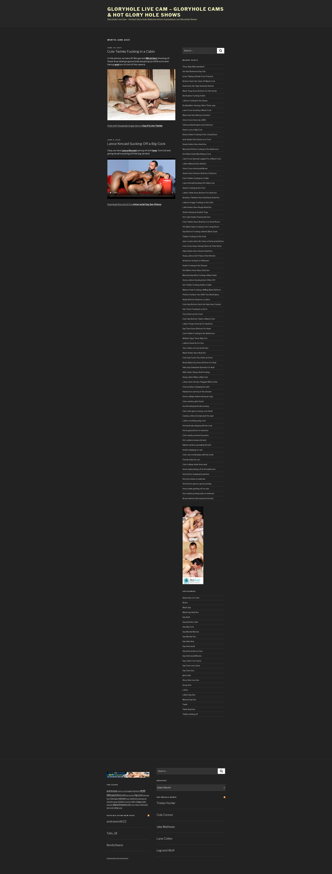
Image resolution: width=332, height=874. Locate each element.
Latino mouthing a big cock (194, 421)
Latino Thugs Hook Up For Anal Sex (197, 324)
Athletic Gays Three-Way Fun (194, 338)
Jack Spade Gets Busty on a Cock (196, 139)
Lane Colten (164, 838)
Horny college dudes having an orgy (197, 396)
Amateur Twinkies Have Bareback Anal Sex (201, 197)
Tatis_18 (112, 833)
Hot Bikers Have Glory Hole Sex (196, 270)
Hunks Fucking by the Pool (193, 188)
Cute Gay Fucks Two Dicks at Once (197, 358)
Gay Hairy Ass (188, 641)
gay (144, 795)
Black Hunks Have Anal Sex (194, 353)
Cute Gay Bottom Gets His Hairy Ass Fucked (201, 304)
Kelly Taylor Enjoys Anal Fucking (196, 372)
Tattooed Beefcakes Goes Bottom (197, 125)
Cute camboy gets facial (192, 401)
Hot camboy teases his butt (194, 440)
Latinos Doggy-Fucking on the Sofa (197, 202)
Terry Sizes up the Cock (192, 314)
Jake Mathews (166, 826)
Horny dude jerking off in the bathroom (199, 469)
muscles (128, 802)
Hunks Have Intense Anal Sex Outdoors (199, 173)
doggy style (141, 802)
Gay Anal (186, 617)
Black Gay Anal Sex (190, 612)
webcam (122, 798)
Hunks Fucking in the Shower (194, 265)
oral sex (110, 802)
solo (133, 805)
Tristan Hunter (166, 803)
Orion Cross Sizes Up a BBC (194, 120)
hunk (120, 808)
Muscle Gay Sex (189, 699)
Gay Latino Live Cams (191, 661)
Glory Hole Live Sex (190, 680)
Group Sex (186, 685)
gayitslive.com (118, 795)
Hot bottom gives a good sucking (196, 484)
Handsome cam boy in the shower (197, 391)
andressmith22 (116, 821)
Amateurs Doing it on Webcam (195, 260)
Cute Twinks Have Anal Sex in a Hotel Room (201, 222)
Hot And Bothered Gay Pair (194, 71)
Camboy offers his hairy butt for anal (197, 416)
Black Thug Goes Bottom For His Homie (199, 91)
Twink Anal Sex (188, 709)
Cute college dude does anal (194, 464)
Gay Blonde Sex (189, 636)
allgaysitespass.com (122, 804)
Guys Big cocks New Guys (121, 815)
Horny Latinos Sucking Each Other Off (198, 280)
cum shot (125, 791)
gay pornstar (130, 795)
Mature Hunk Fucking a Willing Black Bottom (201, 290)
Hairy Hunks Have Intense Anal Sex (197, 251)
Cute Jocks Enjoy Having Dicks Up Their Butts (202, 246)
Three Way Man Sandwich (193, 67)
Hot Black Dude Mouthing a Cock (196, 154)
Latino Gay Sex (188, 695)
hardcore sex (135, 798)
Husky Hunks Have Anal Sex (194, 144)
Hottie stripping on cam (192, 450)
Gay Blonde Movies (190, 632)
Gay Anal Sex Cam (190, 622)
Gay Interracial (188, 646)
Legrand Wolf (165, 850)
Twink (184, 704)
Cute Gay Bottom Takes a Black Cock (198, 319)
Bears (185, 602)
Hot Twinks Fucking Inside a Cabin (197, 285)
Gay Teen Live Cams (191, 665)
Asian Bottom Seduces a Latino (196, 299)
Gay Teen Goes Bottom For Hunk (196, 328)
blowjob (113, 791)
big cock (138, 795)
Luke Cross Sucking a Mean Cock (196, 110)
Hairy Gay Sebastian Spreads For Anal (198, 367)
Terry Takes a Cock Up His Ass (195, 348)
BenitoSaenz (115, 845)
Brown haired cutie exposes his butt (197, 498)
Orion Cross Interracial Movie (195, 168)
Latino (185, 690)
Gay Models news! (167, 797)
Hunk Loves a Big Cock (192, 130)
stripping (109, 805)
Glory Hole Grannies (122, 858)
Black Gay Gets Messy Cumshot (196, 115)
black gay (114, 799)
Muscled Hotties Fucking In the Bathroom (200, 149)
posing (115, 802)
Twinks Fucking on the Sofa (194, 236)
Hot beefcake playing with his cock (197, 425)
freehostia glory (111, 858)
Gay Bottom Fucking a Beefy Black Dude (199, 231)
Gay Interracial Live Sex (192, 651)
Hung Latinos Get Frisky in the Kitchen (198, 256)
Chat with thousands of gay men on (134, 126)
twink (120, 791)
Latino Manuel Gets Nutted (194, 164)
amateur (121, 802)
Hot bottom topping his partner (195, 474)
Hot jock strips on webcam (193, 479)
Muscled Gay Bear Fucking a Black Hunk (199, 275)
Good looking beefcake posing (195, 406)
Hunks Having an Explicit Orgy (195, 212)
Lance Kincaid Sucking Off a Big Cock (136, 144)
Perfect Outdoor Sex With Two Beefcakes (200, 294)
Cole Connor (165, 815)
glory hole (186, 675)
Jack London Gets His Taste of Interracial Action (203, 241)
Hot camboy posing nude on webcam (198, 493)
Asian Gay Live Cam (190, 598)
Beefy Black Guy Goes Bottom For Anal (199, 362)
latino (133, 802)
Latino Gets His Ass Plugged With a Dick (199, 382)
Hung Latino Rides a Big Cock (195, 377)
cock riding (114, 808)
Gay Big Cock (188, 627)
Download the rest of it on (134, 204)
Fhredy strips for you (191, 459)
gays (130, 791)
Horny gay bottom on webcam (195, 430)
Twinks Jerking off (190, 714)
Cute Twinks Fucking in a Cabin (131, 51)
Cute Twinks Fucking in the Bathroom (198, 333)
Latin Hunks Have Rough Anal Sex (197, 207)
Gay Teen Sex (188, 670)
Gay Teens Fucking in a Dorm (194, 309)
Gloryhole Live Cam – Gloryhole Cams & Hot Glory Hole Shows (165, 12)
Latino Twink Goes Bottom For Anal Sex (199, 193)
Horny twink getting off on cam (195, 489)
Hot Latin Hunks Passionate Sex (196, 217)
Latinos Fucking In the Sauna (194, 101)
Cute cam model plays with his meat (197, 455)
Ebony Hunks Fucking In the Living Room (199, 134)
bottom (137, 805)
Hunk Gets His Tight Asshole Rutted (198, 86)
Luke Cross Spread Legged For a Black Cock (201, 159)
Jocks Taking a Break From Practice (197, 76)
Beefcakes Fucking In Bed (193, 96)
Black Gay (186, 607)
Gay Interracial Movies (192, 656)
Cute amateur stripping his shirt (196, 387)
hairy (128, 799)
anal (108, 791)
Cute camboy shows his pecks (195, 435)
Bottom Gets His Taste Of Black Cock (198, 81)
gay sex (144, 799)
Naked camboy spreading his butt (196, 445)
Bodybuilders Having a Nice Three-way (198, 105)
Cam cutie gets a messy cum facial (197, 411)
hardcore (136, 791)
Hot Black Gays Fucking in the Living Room (200, 227)
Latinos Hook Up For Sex (193, 343)
